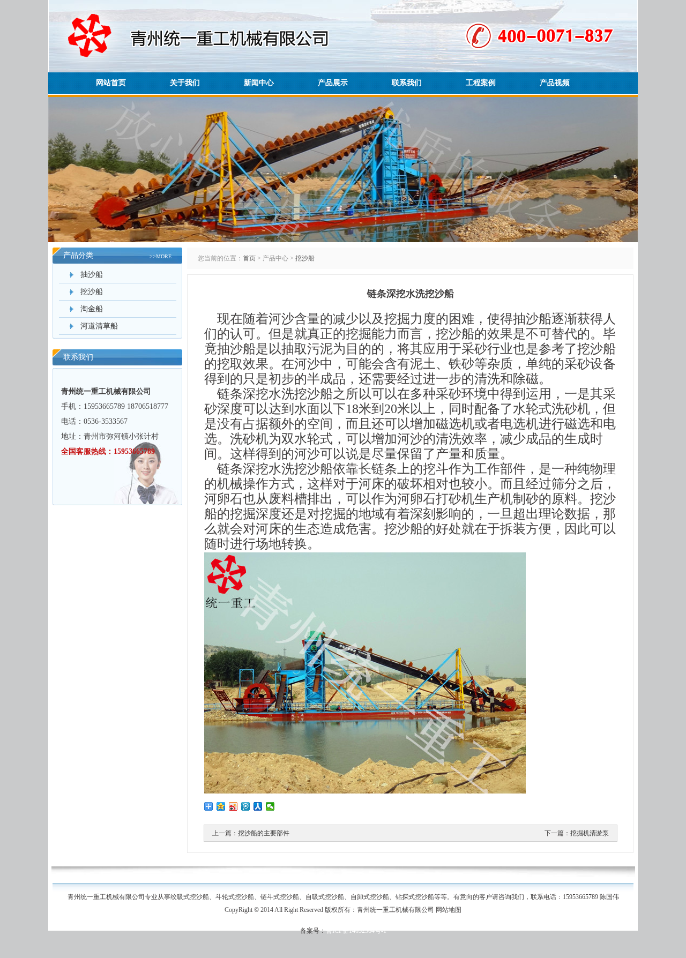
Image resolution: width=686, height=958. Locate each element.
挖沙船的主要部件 (263, 833)
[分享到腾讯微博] (245, 806)
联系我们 (407, 83)
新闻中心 (259, 83)
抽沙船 (91, 275)
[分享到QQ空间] (221, 806)
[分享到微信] (270, 806)
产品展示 (333, 83)
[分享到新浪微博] (233, 806)
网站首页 (111, 83)
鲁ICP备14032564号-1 (356, 930)
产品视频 (555, 83)
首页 (249, 258)
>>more (161, 256)
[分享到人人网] (258, 806)
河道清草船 (99, 326)
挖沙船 (91, 292)
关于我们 (185, 83)
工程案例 (481, 83)
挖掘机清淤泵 (589, 833)
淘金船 (91, 309)
